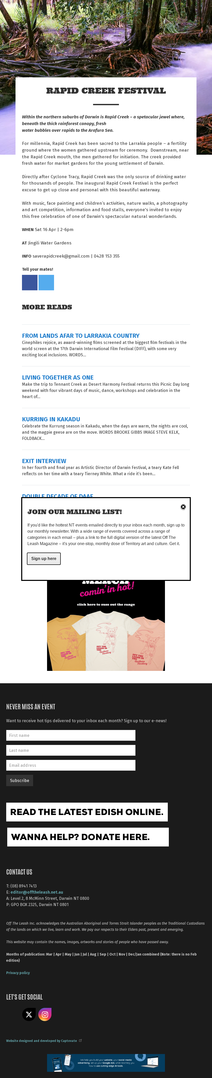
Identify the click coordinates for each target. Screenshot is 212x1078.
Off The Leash (59, 10)
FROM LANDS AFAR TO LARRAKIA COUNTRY (81, 335)
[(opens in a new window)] (106, 611)
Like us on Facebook (13, 1014)
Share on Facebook (29, 282)
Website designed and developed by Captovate (41, 1040)
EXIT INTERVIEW (44, 460)
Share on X (29, 1014)
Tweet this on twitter (46, 282)
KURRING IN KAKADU (51, 419)
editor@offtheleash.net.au (37, 892)
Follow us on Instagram (45, 1014)
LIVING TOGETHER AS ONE (58, 377)
